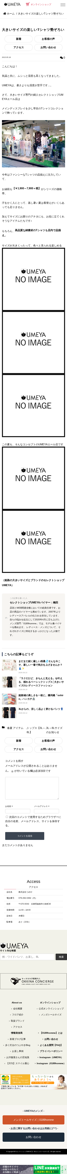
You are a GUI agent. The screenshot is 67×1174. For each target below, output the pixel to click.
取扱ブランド (17, 1021)
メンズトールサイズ (50, 1014)
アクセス (18, 47)
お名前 (8, 806)
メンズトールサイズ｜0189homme (33, 1119)
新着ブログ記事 (17, 1039)
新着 (18, 38)
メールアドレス (41, 806)
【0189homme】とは (50, 1033)
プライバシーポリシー (50, 1051)
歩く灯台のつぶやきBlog (16, 1045)
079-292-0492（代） (28, 898)
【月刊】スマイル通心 (16, 1063)
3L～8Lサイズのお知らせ (54, 730)
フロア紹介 (16, 1014)
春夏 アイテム (15, 728)
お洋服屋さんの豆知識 (16, 1057)
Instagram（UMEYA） (50, 1057)
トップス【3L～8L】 (36, 730)
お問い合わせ (48, 47)
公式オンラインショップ (50, 1008)
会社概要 (16, 1008)
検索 (61, 956)
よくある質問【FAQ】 (50, 1045)
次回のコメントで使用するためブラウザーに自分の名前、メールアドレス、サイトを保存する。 (33, 821)
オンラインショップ (40, 4)
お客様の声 (48, 38)
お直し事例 (16, 1051)
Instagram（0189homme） (50, 1063)
